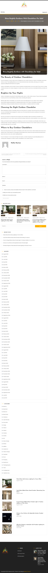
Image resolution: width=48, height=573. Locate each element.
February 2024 (6, 334)
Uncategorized (6, 470)
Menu (3, 12)
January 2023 (6, 368)
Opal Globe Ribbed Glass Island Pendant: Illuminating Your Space (23, 221)
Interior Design (6, 441)
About (20, 550)
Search (44, 12)
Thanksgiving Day (6, 465)
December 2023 (6, 339)
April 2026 (5, 264)
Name (3, 176)
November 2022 (6, 373)
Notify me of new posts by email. (9, 195)
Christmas (5, 417)
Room (4, 457)
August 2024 (5, 318)
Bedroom (5, 411)
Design (4, 425)
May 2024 (5, 326)
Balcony (4, 406)
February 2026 (6, 270)
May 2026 (5, 262)
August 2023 (5, 350)
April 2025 (5, 296)
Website (4, 185)
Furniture (5, 433)
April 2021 (5, 397)
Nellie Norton (11, 69)
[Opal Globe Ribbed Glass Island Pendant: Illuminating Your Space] (8, 495)
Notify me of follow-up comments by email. (12, 192)
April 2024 (5, 328)
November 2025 (6, 278)
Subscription (21, 556)
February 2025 (6, 302)
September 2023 (6, 347)
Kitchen (4, 443)
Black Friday (5, 414)
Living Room (5, 449)
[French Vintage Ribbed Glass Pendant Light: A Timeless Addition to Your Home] (8, 506)
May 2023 (5, 358)
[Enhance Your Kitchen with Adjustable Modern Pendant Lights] (8, 518)
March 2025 (5, 299)
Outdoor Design (6, 451)
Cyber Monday (6, 419)
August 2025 (5, 286)
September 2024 (6, 315)
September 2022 (6, 379)
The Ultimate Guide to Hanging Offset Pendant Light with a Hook (35, 154)
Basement (5, 409)
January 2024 (6, 336)
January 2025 (6, 304)
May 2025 (5, 294)
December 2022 (6, 371)
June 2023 (5, 355)
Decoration (5, 422)
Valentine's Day (6, 473)
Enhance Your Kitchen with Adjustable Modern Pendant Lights (15, 242)
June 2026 (5, 259)
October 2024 (6, 312)
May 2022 (5, 384)
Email (3, 180)
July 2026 (5, 256)
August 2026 (5, 254)
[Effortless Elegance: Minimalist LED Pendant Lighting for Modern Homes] (8, 529)
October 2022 (6, 376)
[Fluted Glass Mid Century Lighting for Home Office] (8, 483)
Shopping (5, 459)
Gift (4, 438)
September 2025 (6, 283)
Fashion (4, 427)
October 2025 (6, 280)
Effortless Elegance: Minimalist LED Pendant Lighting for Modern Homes (17, 245)
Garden (4, 435)
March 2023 (5, 363)
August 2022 (5, 381)
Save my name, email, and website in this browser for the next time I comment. (20, 189)
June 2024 (5, 323)
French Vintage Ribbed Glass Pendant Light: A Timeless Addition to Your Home (39, 221)
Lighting (4, 446)
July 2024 (5, 320)
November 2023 (6, 342)
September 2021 (6, 392)
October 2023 (6, 344)
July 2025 (5, 288)
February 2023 (6, 365)
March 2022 (5, 387)
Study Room (5, 462)
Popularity (5, 454)
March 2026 (5, 267)
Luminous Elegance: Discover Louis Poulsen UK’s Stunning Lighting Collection (11, 154)
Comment (4, 164)
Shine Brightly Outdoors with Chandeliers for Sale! (21, 72)
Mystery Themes (27, 571)
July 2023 (5, 352)
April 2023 (5, 360)
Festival (4, 67)
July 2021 (5, 395)
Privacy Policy (22, 553)
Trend (4, 467)
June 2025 (5, 291)
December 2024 (6, 307)
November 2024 (6, 310)
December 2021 (6, 389)
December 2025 (6, 275)
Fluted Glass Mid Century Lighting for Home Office (13, 234)
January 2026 (6, 272)
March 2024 (5, 331)
